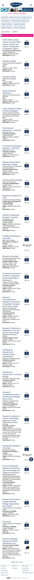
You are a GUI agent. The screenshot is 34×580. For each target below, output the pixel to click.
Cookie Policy (25, 570)
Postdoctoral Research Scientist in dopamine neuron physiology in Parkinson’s (11, 276)
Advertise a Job (4, 575)
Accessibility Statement (27, 572)
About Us (14, 566)
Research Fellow (9, 61)
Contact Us (15, 568)
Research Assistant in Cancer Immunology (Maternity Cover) (11, 418)
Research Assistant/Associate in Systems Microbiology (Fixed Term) (11, 395)
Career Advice (4, 570)
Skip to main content (7, 1)
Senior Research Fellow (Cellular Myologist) (12, 110)
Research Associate (10, 256)
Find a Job (3, 566)
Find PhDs (3, 568)
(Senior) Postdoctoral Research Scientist (10, 216)
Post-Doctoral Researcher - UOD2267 (11, 129)
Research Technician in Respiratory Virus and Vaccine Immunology (11, 330)
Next (21, 562)
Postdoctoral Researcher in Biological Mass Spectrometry (8, 353)
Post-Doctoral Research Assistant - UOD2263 (12, 147)
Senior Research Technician (9, 92)
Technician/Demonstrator (12, 180)
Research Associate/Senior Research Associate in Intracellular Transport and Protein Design (11, 301)
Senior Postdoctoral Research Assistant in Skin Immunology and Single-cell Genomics (11, 469)
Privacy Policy (25, 568)
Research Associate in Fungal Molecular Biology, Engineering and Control (11, 502)
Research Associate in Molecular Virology (11, 163)
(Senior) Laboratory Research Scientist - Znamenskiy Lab (10, 541)
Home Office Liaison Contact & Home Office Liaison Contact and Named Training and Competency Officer (11, 44)
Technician (6, 522)
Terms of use (25, 566)
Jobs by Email (4, 572)
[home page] (16, 7)
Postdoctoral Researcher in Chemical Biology (12, 374)
